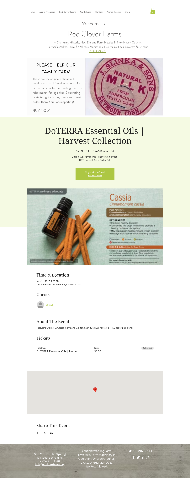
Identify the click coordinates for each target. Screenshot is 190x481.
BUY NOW (41, 110)
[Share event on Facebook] (37, 433)
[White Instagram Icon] (147, 457)
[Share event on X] (44, 433)
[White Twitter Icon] (138, 457)
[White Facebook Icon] (133, 457)
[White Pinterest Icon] (143, 457)
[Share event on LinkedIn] (51, 433)
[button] (67, 12)
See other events (95, 175)
